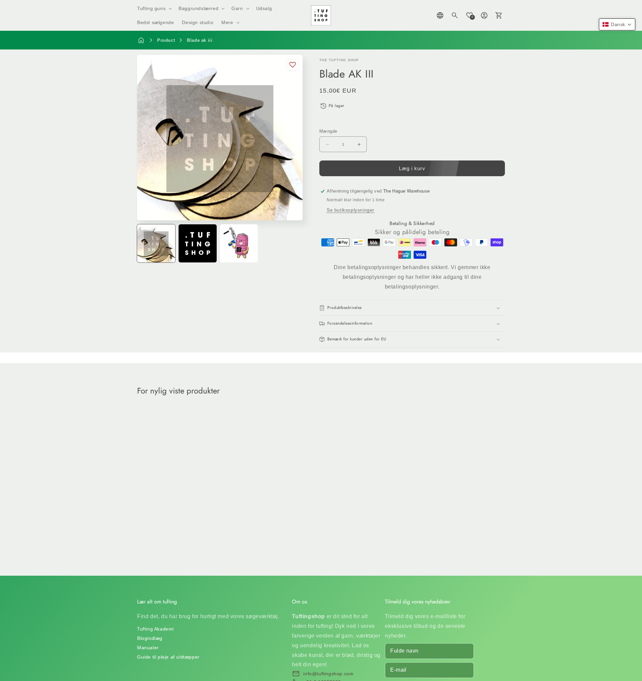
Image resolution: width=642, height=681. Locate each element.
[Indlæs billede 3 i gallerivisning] (239, 243)
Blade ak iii (199, 40)
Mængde (328, 131)
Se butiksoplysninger (350, 210)
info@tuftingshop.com (328, 673)
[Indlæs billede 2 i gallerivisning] (198, 243)
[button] (154, 8)
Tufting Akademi (155, 629)
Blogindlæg (150, 638)
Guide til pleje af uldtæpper (168, 657)
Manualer (148, 647)
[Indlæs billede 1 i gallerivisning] (156, 243)
